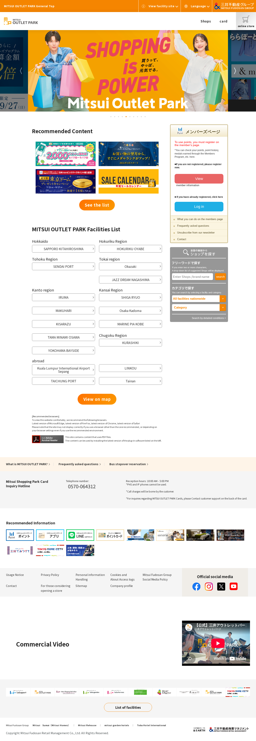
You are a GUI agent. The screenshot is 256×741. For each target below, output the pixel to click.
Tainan (130, 381)
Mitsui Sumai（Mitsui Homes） (51, 725)
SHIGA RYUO (130, 297)
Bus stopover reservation (127, 464)
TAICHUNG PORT (63, 381)
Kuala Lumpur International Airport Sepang (63, 370)
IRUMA (63, 297)
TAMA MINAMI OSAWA (64, 337)
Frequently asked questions (193, 225)
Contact (181, 239)
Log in (199, 207)
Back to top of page (240, 725)
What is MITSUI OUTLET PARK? (27, 464)
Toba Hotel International (151, 725)
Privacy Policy (50, 575)
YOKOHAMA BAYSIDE (63, 350)
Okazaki (130, 266)
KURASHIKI (130, 342)
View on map (97, 399)
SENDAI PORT (63, 266)
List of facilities (128, 707)
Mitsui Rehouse (87, 725)
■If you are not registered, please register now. (198, 166)
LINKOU (131, 368)
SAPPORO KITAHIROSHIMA (63, 248)
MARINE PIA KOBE (130, 324)
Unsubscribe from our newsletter (196, 232)
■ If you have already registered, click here (199, 197)
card (224, 21)
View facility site (162, 6)
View (199, 179)
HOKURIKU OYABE (130, 248)
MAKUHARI (64, 310)
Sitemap (81, 586)
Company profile (121, 586)
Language (198, 6)
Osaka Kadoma (130, 310)
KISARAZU (63, 324)
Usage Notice (15, 575)
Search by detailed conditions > (209, 318)
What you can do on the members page (200, 219)
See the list (97, 205)
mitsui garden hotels (116, 725)
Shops (206, 21)
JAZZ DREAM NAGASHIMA (130, 279)
